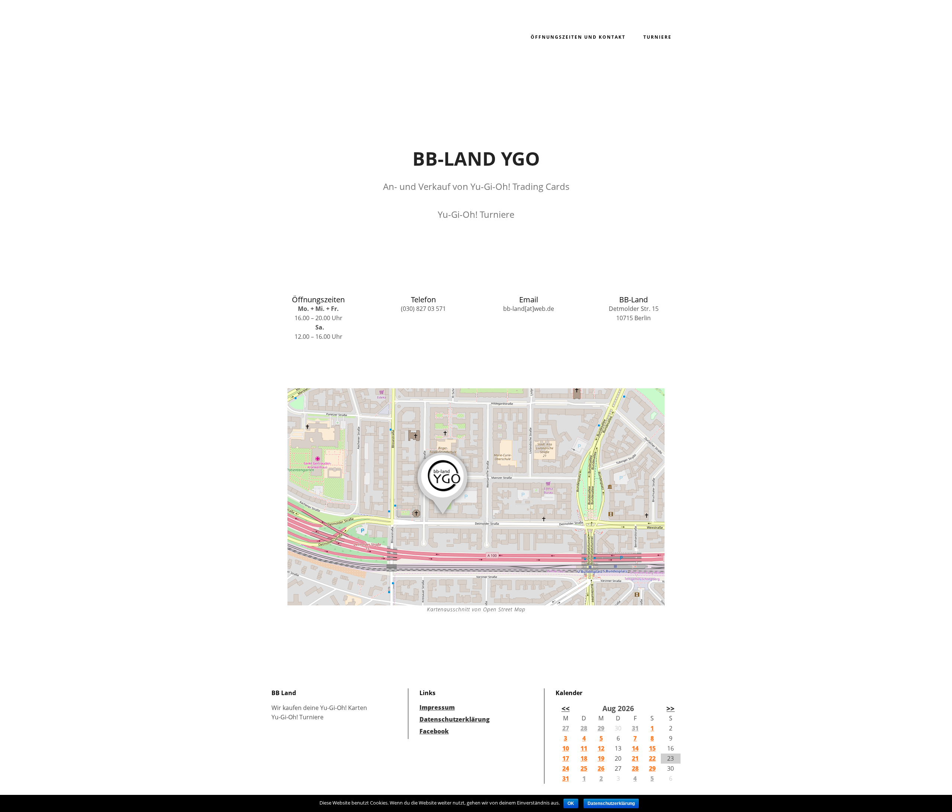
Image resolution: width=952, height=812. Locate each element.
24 (565, 768)
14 (635, 748)
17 (565, 758)
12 (601, 748)
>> (670, 708)
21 (635, 758)
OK (570, 803)
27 (565, 728)
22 (652, 758)
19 (601, 758)
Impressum (437, 707)
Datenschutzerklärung (454, 719)
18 (583, 758)
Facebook (434, 731)
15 (652, 748)
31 (635, 728)
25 (583, 768)
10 (565, 748)
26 (601, 768)
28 (583, 728)
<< (566, 708)
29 (601, 728)
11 (583, 748)
